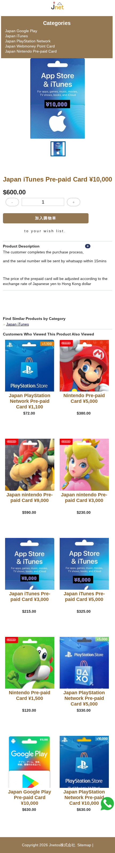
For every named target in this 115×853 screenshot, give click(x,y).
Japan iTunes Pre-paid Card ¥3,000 (29, 596)
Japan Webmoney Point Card (30, 46)
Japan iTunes (16, 36)
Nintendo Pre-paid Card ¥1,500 (29, 695)
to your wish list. (45, 231)
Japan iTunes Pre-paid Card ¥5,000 (84, 596)
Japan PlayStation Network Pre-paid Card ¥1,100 (29, 401)
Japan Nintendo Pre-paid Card (31, 51)
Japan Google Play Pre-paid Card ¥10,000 (29, 797)
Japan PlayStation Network (28, 41)
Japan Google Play (21, 31)
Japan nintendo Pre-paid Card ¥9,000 (29, 497)
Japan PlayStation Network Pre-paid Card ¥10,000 (84, 797)
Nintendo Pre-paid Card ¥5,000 (84, 398)
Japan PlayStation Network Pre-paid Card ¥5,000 (84, 698)
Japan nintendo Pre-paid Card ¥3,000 (84, 497)
